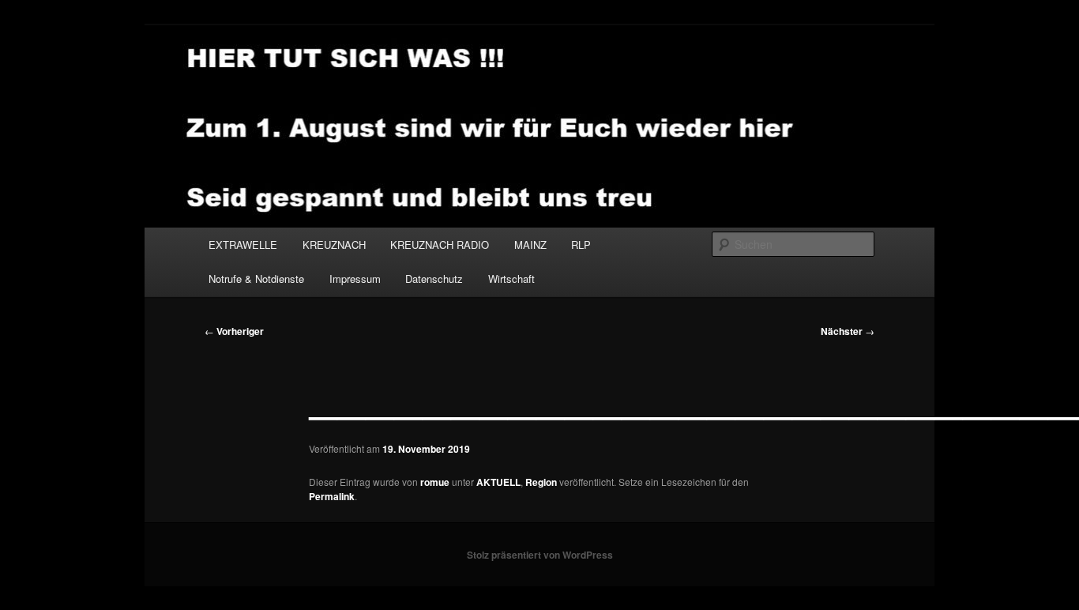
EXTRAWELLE (243, 244)
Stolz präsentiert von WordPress (540, 555)
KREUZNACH (334, 244)
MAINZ (530, 244)
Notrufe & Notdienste (256, 278)
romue (434, 482)
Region (541, 482)
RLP (581, 244)
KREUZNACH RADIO (439, 244)
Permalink (332, 496)
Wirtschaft (511, 278)
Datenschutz (434, 278)
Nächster (847, 331)
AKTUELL (498, 482)
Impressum (355, 278)
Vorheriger (234, 331)
